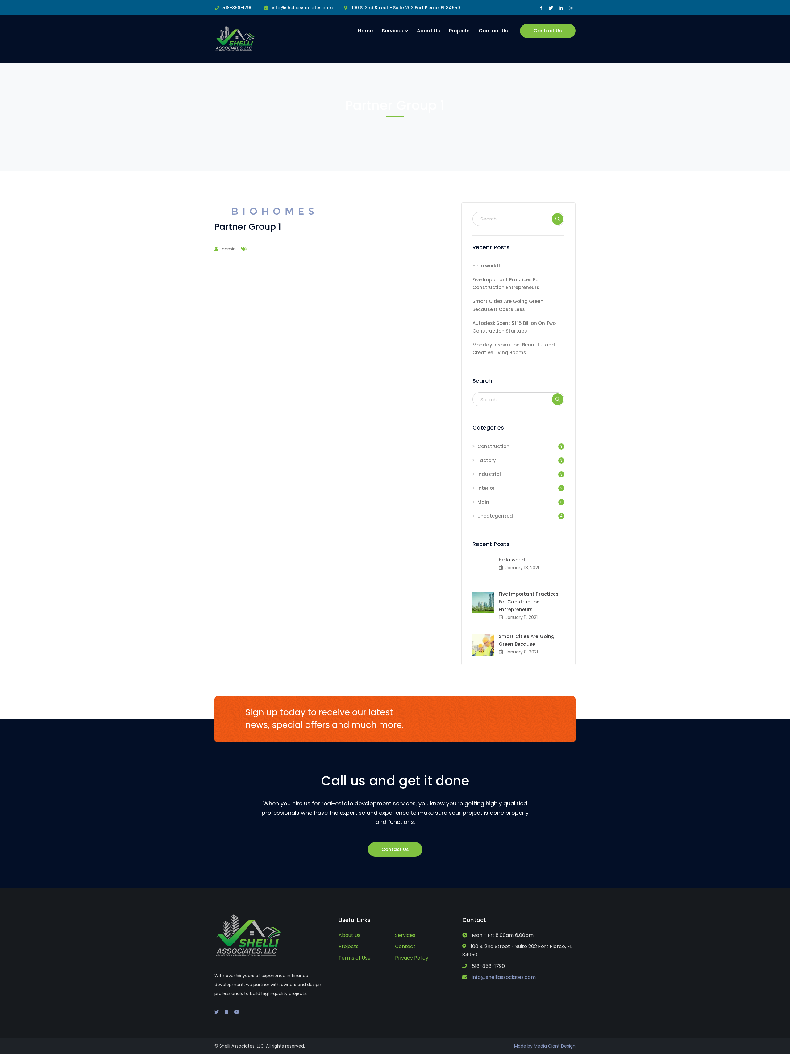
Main (483, 502)
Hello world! (486, 265)
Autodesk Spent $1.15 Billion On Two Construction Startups (514, 327)
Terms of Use (355, 957)
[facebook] (226, 1012)
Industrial (489, 474)
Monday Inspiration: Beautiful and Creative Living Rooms (513, 349)
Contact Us (548, 30)
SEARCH (557, 219)
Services (405, 935)
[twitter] (216, 1012)
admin (229, 249)
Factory (486, 460)
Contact (405, 946)
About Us (349, 935)
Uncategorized (495, 516)
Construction (493, 446)
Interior (486, 488)
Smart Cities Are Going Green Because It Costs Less (507, 305)
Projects (349, 946)
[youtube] (236, 1012)
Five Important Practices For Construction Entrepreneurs (506, 283)
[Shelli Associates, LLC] (235, 39)
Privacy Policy (411, 957)
